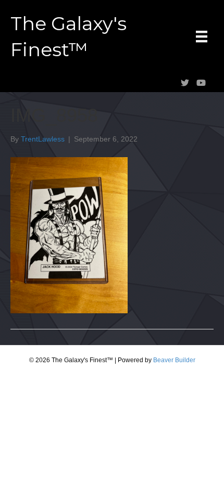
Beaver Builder (174, 360)
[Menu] (202, 36)
